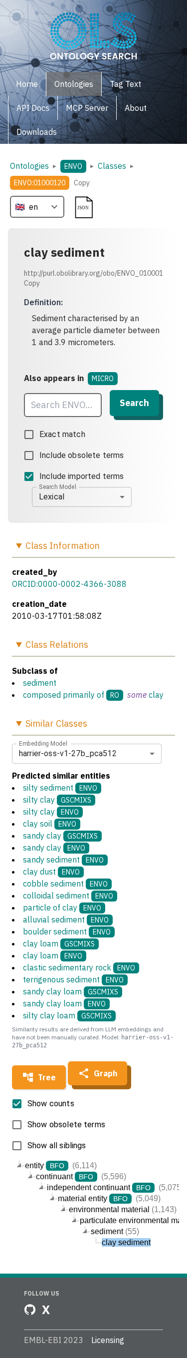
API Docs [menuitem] (32, 108)
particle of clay (62, 907)
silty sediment (60, 788)
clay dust (51, 872)
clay (156, 695)
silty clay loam (67, 1015)
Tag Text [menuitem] (125, 84)
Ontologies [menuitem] (73, 84)
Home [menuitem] (27, 84)
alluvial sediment (66, 919)
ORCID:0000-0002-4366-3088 (69, 584)
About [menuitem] (136, 108)
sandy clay (60, 836)
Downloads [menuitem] (36, 132)
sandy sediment (63, 860)
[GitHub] (30, 1310)
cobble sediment (65, 884)
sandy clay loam (70, 991)
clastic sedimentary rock (79, 967)
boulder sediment (67, 931)
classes (112, 166)
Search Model (57, 486)
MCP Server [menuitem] (87, 108)
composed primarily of (63, 695)
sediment (39, 683)
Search (134, 403)
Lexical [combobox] (51, 496)
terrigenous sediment (73, 979)
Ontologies (29, 166)
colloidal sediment (68, 896)
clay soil (49, 824)
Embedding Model (43, 743)
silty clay (57, 800)
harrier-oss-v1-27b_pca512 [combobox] (68, 753)
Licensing (107, 1340)
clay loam (59, 943)
